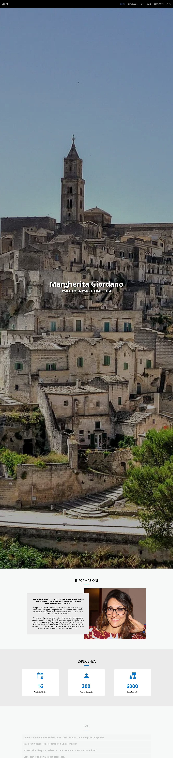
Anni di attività (40, 692)
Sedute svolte (132, 692)
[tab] (86, 729)
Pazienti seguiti (86, 692)
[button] (167, 4)
